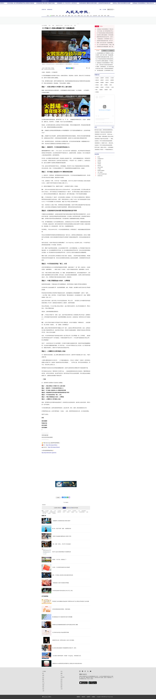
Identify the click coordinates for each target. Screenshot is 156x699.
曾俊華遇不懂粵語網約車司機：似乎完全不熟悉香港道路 (105, 40)
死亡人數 (44, 513)
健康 (88, 15)
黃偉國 (97, 82)
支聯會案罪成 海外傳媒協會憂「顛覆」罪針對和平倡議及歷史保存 (105, 46)
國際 (69, 15)
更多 (111, 89)
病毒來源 (59, 512)
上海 (79, 510)
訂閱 (71, 507)
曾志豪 (97, 77)
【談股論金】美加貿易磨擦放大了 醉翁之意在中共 (105, 29)
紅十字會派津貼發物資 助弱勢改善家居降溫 (105, 32)
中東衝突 (99, 163)
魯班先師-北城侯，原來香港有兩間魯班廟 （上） (105, 68)
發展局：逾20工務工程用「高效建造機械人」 (105, 42)
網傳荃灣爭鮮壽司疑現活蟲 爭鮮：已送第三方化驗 (105, 36)
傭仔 (102, 84)
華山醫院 (74, 510)
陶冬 (97, 89)
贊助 (100, 9)
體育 (102, 15)
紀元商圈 (104, 9)
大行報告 (99, 168)
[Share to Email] (73, 68)
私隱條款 (93, 696)
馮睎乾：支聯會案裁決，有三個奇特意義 (105, 66)
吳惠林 (97, 87)
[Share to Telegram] (70, 68)
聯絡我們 (83, 696)
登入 (64, 507)
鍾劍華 (102, 77)
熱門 (60, 15)
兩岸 (66, 15)
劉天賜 (107, 77)
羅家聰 (112, 80)
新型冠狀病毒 (81, 512)
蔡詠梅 (112, 82)
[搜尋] (113, 9)
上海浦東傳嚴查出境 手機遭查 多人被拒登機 (105, 53)
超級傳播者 (84, 510)
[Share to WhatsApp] (72, 68)
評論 (82, 15)
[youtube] (90, 671)
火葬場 (49, 513)
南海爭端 (99, 162)
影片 (43, 673)
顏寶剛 (102, 82)
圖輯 (61, 686)
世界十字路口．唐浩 (68, 25)
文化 (91, 15)
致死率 (68, 512)
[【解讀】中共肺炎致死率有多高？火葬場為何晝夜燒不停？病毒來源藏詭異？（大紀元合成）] (66, 46)
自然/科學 (95, 15)
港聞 (63, 15)
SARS (64, 512)
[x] (88, 671)
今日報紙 (44, 671)
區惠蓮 (97, 92)
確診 (51, 510)
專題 (75, 25)
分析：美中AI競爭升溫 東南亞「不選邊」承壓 (105, 44)
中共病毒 (47, 510)
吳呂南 (107, 80)
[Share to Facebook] (66, 68)
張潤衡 (106, 84)
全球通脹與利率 (100, 158)
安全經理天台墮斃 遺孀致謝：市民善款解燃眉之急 (105, 35)
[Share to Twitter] (68, 68)
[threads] (85, 671)
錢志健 (97, 80)
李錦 (111, 84)
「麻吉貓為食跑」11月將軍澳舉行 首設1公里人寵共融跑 (105, 38)
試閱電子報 (44, 9)
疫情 (76, 512)
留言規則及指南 (44, 504)
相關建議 (78, 696)
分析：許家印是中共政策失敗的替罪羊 (104, 64)
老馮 (113, 87)
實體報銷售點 (49, 9)
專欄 (79, 15)
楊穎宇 (107, 82)
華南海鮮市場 (45, 512)
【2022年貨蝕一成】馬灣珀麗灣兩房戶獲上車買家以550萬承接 (105, 31)
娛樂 (108, 15)
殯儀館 (72, 512)
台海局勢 (99, 160)
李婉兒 (102, 87)
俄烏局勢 (99, 165)
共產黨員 (64, 510)
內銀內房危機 (100, 167)
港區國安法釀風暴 (101, 170)
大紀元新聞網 (44, 25)
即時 (57, 15)
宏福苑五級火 (100, 175)
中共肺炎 (59, 510)
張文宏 (69, 510)
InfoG (75, 15)
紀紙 (99, 15)
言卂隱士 (108, 87)
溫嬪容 (101, 89)
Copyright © (99, 696)
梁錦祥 (102, 80)
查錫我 (106, 89)
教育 (105, 15)
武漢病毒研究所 (53, 512)
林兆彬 (97, 84)
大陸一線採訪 (100, 172)
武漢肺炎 (54, 513)
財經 (72, 15)
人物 (43, 690)
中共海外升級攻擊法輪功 (102, 173)
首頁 (48, 15)
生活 (85, 15)
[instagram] (80, 671)
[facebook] (82, 671)
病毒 (87, 512)
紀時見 (99, 156)
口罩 (55, 510)
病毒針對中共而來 (59, 25)
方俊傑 (112, 77)
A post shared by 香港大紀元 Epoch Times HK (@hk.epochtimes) (108, 122)
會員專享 (53, 15)
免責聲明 (88, 696)
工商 (61, 688)
